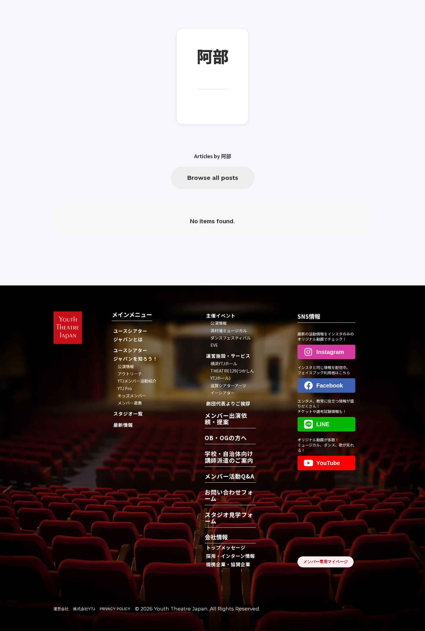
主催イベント (221, 315)
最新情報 (123, 424)
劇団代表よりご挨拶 (228, 403)
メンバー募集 (130, 403)
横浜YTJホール (223, 363)
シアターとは (130, 335)
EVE (214, 345)
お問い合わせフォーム (229, 496)
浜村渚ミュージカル (228, 330)
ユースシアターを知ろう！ (135, 354)
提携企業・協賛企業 (228, 564)
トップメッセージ (225, 547)
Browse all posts (212, 177)
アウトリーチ (130, 374)
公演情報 (126, 366)
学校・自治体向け (229, 457)
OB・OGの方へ (226, 438)
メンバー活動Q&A (229, 476)
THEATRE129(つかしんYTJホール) (232, 374)
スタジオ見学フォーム (229, 518)
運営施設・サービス (228, 355)
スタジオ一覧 (128, 413)
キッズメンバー (132, 395)
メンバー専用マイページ (325, 561)
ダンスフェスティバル (230, 338)
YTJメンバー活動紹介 (137, 381)
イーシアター (222, 393)
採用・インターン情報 (230, 555)
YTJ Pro (125, 388)
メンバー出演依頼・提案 (226, 419)
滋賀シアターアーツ (228, 385)
